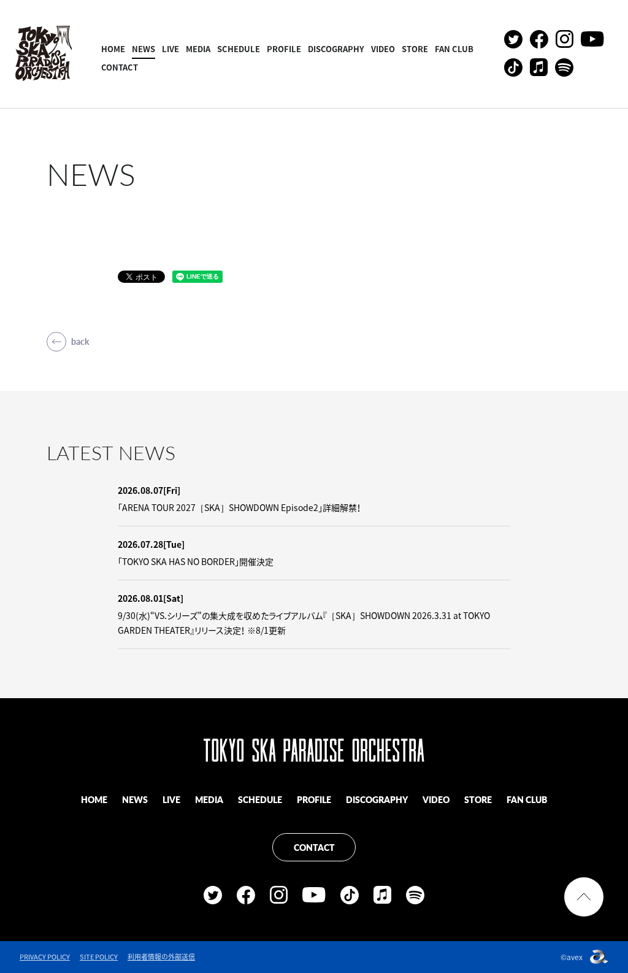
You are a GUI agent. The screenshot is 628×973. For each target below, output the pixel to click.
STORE (415, 49)
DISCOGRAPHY (336, 49)
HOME (113, 49)
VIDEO (383, 49)
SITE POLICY (99, 957)
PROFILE (284, 49)
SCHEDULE (238, 49)
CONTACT (119, 67)
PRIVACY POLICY (45, 957)
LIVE (170, 49)
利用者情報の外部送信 (161, 957)
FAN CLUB (454, 49)
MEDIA (198, 49)
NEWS (143, 49)
